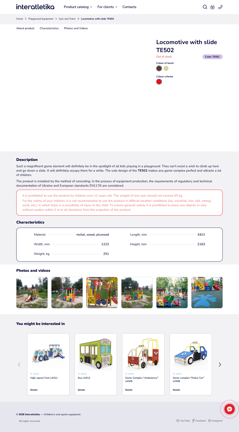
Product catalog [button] (76, 7)
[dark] (159, 68)
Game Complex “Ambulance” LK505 (141, 379)
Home (19, 18)
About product (25, 28)
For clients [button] (105, 7)
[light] (166, 68)
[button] (212, 7)
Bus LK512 (84, 378)
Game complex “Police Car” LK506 (188, 379)
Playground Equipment (40, 18)
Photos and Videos (76, 28)
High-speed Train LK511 (44, 378)
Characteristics (49, 28)
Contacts (129, 7)
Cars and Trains (67, 18)
